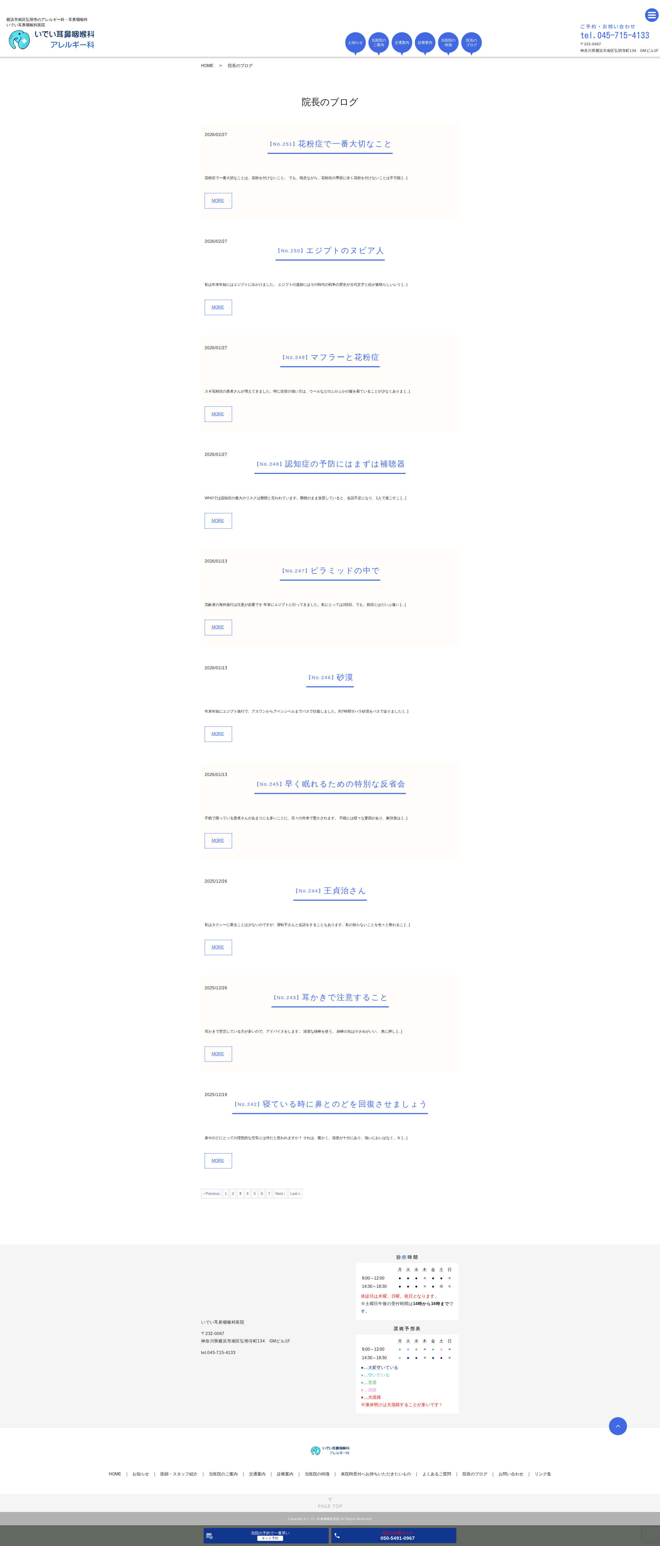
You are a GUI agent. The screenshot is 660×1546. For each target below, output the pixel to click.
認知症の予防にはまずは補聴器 (330, 463)
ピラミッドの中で (330, 570)
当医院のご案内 (223, 1474)
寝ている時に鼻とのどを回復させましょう (330, 1104)
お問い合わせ (511, 1474)
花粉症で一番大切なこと (330, 143)
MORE (218, 200)
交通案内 (257, 1474)
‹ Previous (211, 1193)
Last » (295, 1193)
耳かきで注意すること (330, 997)
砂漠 (330, 677)
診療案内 (285, 1474)
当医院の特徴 (317, 1474)
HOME (207, 65)
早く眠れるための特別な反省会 (330, 784)
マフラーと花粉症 (330, 357)
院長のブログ (475, 1474)
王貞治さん (330, 890)
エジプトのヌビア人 (330, 250)
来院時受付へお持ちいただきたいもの (376, 1474)
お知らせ (141, 1474)
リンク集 (543, 1474)
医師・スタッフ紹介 (178, 1474)
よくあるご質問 (436, 1474)
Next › (280, 1193)
